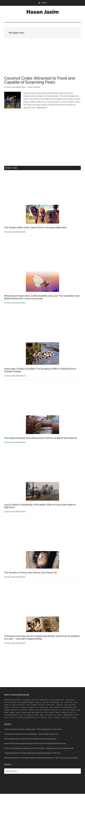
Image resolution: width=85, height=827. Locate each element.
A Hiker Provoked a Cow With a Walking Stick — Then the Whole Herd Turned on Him (32, 729)
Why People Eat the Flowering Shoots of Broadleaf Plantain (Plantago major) (30, 739)
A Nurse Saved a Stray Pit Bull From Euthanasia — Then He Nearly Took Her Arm (31, 734)
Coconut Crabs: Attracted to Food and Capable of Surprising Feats (39, 80)
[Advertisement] (42, 59)
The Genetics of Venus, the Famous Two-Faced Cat (30, 572)
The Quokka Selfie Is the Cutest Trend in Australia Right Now (35, 227)
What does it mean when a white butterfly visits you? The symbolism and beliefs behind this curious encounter (41, 297)
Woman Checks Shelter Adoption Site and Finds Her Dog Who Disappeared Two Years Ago (35, 743)
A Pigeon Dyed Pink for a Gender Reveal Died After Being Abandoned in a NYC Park (32, 753)
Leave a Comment (34, 87)
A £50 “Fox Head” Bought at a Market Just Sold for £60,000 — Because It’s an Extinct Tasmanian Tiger (39, 748)
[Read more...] (42, 108)
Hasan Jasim (42, 12)
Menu (44, 3)
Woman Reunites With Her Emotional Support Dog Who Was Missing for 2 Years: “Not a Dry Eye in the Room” (41, 758)
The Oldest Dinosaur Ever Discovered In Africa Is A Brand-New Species (40, 438)
